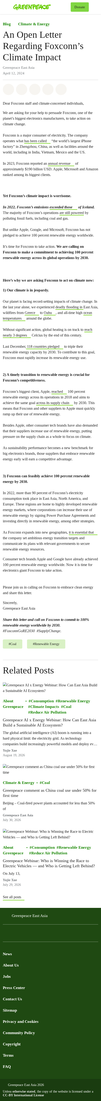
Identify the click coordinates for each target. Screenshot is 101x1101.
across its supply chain (52, 403)
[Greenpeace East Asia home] (41, 7)
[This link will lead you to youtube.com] (24, 934)
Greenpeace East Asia (18, 815)
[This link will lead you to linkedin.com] (34, 934)
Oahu (48, 312)
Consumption (42, 701)
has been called (35, 141)
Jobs (7, 976)
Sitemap (10, 1010)
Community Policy (19, 1033)
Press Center (14, 988)
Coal (67, 706)
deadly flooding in (69, 307)
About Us (11, 965)
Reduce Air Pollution (48, 712)
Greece (30, 312)
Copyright (12, 1044)
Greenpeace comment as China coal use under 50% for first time (50, 793)
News (7, 954)
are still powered (71, 212)
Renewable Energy (74, 701)
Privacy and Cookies (21, 1021)
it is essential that (81, 532)
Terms (8, 1055)
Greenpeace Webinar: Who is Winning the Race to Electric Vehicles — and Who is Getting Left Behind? (49, 863)
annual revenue (59, 163)
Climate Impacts (44, 706)
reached (57, 391)
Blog (7, 24)
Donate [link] (79, 7)
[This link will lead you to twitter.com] (15, 934)
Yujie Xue (10, 750)
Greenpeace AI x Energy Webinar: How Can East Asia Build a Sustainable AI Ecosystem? (49, 722)
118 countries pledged (42, 346)
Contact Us (12, 999)
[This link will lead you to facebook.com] (5, 934)
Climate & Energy (34, 24)
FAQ (7, 1066)
